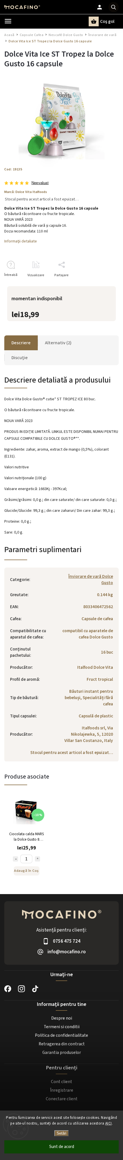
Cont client (61, 1082)
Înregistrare (61, 1090)
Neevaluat (40, 183)
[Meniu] (8, 21)
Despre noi (61, 1018)
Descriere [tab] (21, 343)
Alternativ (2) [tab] (58, 343)
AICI (108, 1123)
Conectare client (62, 1099)
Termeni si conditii (62, 1027)
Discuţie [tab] (19, 358)
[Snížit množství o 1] (15, 858)
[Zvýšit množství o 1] (37, 858)
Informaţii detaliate (20, 241)
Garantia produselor (61, 1052)
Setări (61, 1133)
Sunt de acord (61, 1147)
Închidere (98, 285)
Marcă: (25, 191)
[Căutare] (113, 7)
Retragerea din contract (62, 1044)
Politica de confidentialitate (61, 1035)
